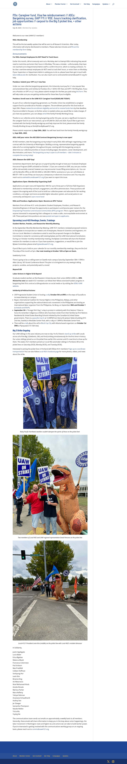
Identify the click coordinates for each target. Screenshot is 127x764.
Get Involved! (74, 4)
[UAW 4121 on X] (108, 761)
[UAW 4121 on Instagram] (113, 761)
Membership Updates (30, 28)
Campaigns (96, 4)
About (48, 4)
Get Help (87, 4)
